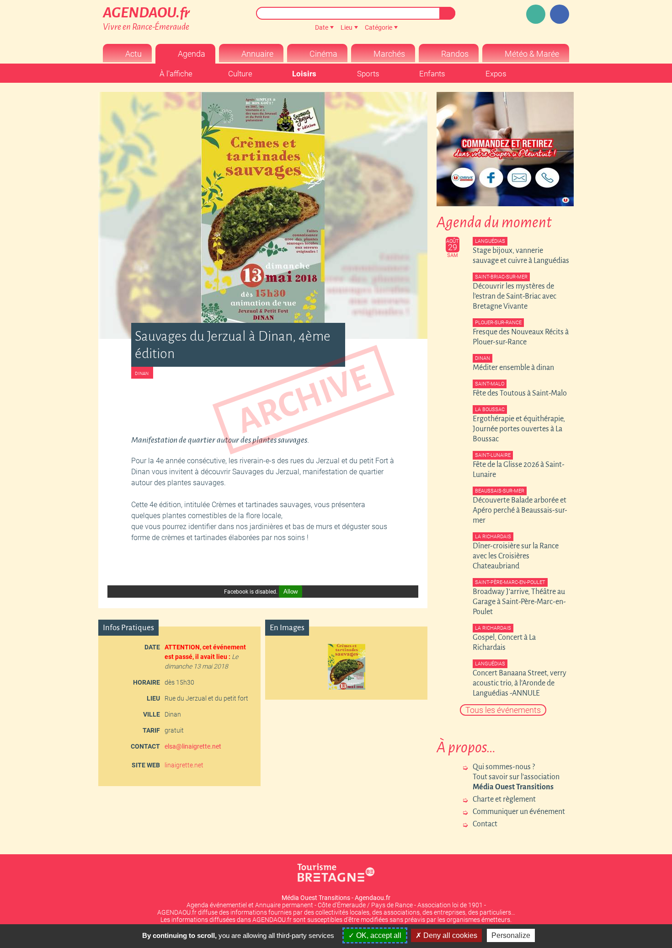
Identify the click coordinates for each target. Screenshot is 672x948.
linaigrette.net (184, 765)
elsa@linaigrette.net (193, 746)
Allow (290, 591)
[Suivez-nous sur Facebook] (559, 14)
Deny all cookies (449, 935)
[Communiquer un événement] (535, 14)
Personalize (510, 935)
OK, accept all (377, 935)
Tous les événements (503, 710)
